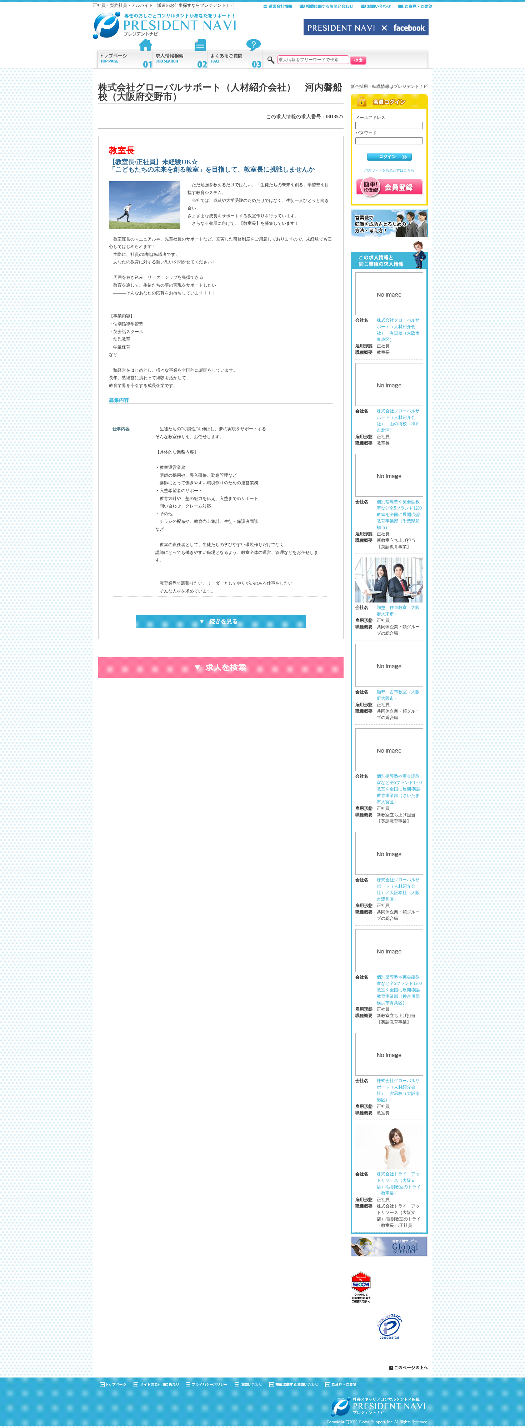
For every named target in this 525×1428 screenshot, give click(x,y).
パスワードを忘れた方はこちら (389, 170)
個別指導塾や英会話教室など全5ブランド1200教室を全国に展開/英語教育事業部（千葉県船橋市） (399, 514)
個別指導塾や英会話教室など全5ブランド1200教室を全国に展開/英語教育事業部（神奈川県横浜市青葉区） (399, 990)
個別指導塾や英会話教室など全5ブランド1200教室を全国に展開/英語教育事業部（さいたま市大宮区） (399, 789)
